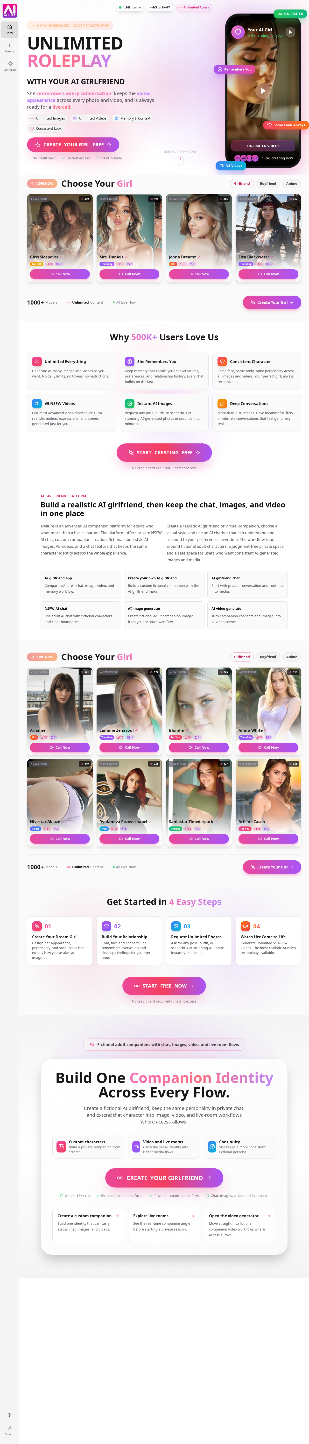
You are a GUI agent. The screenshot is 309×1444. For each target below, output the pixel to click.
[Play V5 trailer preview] (263, 91)
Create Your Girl (272, 302)
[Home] (9, 11)
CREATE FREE (73, 144)
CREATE (164, 1178)
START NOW (165, 985)
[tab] (242, 183)
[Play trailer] (290, 32)
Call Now (63, 274)
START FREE (165, 452)
